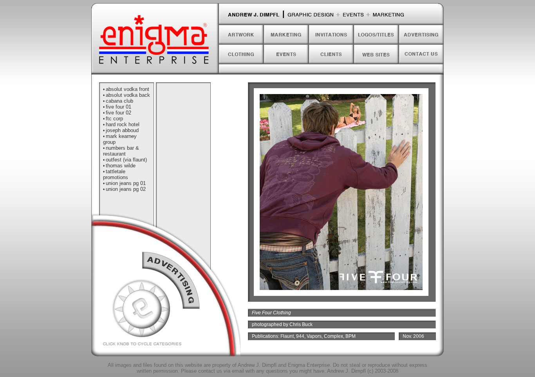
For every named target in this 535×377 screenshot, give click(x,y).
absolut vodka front (127, 89)
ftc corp (114, 118)
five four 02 (118, 113)
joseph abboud (122, 130)
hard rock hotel (122, 124)
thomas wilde (121, 166)
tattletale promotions (115, 174)
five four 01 (118, 107)
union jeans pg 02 (126, 189)
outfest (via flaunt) (126, 160)
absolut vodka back (128, 95)
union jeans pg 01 (126, 183)
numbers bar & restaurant (121, 151)
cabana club (119, 101)
